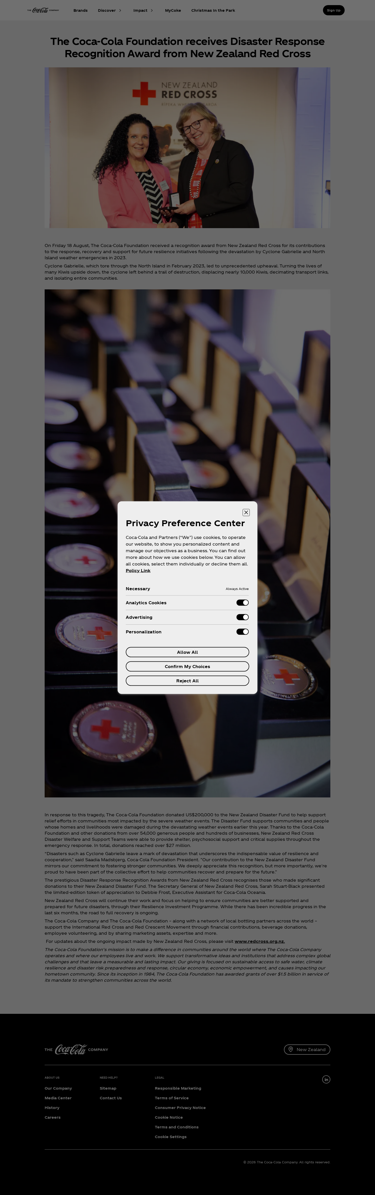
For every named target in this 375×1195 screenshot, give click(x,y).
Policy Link (138, 570)
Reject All (187, 680)
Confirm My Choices (187, 666)
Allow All (187, 651)
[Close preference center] (246, 512)
